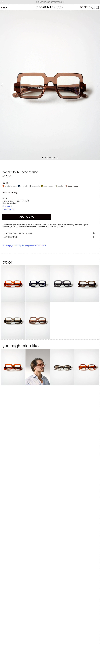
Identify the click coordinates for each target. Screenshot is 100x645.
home (4, 245)
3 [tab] (47, 157)
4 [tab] (50, 157)
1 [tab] (42, 157)
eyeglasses (12, 245)
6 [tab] (54, 157)
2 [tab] (45, 157)
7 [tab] (57, 157)
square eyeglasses (26, 245)
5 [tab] (52, 157)
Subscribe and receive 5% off (50, 2)
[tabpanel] (50, 85)
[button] (93, 7)
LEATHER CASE (10, 237)
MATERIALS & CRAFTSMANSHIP (18, 233)
